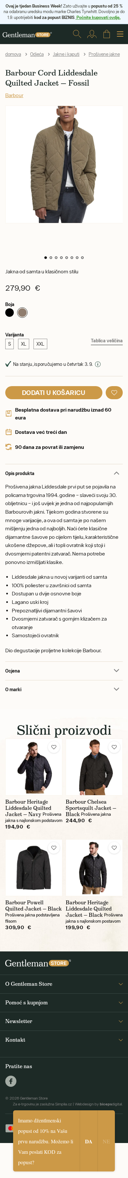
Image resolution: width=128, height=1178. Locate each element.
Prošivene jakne (104, 54)
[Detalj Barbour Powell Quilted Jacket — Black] (33, 867)
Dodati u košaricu (54, 392)
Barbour (14, 95)
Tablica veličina (107, 340)
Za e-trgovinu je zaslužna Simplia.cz (42, 1104)
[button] (45, 257)
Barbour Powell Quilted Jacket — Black (33, 905)
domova (13, 54)
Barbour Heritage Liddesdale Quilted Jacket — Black (89, 908)
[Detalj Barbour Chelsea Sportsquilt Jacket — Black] (94, 767)
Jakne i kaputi (66, 54)
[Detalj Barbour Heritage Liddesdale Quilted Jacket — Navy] (33, 767)
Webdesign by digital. (99, 1104)
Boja (9, 304)
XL (23, 344)
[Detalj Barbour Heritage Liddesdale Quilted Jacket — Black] (94, 867)
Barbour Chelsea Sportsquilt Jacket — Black (91, 808)
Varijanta (14, 334)
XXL (40, 344)
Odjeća (37, 54)
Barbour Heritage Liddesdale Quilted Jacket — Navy (28, 808)
